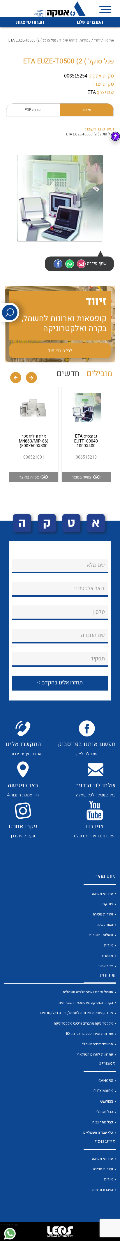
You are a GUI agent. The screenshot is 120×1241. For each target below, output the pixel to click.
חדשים (68, 374)
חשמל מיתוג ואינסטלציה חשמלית (88, 992)
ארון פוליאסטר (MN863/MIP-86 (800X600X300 (33, 441)
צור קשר (107, 903)
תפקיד (98, 658)
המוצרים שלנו (90, 22)
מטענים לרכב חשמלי (97, 1044)
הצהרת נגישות (102, 1189)
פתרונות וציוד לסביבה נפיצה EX (89, 1033)
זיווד (97, 40)
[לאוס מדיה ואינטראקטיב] (60, 1231)
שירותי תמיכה (102, 893)
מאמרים (107, 955)
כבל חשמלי (104, 1111)
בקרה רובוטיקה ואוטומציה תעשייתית (86, 1002)
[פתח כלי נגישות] (115, 136)
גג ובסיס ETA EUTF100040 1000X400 (86, 441)
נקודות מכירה (103, 914)
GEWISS (106, 1101)
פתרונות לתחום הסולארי (95, 1054)
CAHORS (105, 1080)
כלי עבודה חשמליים (98, 1132)
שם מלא (96, 565)
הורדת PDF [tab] (33, 109)
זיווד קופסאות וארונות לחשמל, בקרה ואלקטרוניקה (76, 1012)
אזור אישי (105, 966)
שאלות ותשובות (101, 935)
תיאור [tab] (86, 109)
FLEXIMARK (103, 1091)
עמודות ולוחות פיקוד (75, 40)
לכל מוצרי (60, 350)
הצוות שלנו (104, 924)
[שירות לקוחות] (9, 1234)
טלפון (99, 611)
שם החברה (93, 635)
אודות (108, 945)
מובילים (99, 374)
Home (109, 40)
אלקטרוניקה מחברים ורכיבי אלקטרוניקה (83, 1023)
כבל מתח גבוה (102, 1122)
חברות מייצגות (30, 22)
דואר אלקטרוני (89, 588)
